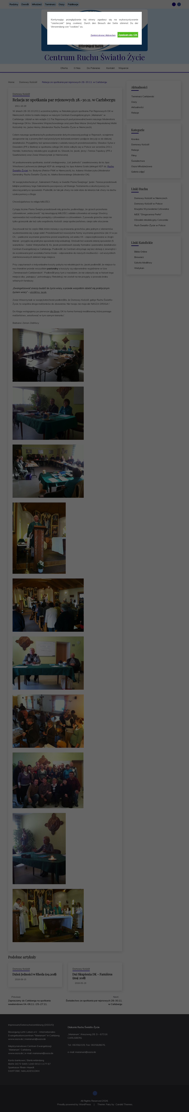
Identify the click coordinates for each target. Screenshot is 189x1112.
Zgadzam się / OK (127, 34)
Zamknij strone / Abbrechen (103, 35)
